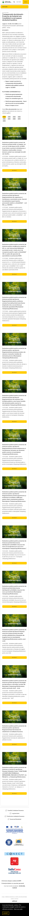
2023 (19, 116)
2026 (4, 116)
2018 (4, 121)
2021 (9, 119)
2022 (4, 119)
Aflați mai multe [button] (18, 909)
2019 (19, 119)
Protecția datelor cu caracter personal (13, 883)
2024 (14, 116)
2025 (9, 116)
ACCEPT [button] (5, 913)
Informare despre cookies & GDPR (11, 880)
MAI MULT (14, 170)
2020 (14, 119)
